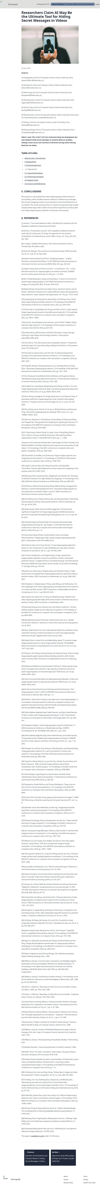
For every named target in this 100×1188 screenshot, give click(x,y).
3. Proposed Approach (33, 165)
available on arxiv (37, 1136)
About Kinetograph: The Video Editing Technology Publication (73, 4)
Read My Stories (58, 4)
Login (98, 4)
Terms (85, 1176)
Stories (66, 1179)
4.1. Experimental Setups (34, 173)
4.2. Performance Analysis (34, 177)
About (66, 1176)
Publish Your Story (89, 1183)
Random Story (68, 1183)
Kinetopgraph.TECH (43, 4)
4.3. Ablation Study (31, 180)
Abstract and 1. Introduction (35, 158)
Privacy (85, 1179)
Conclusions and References (35, 184)
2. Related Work (30, 162)
